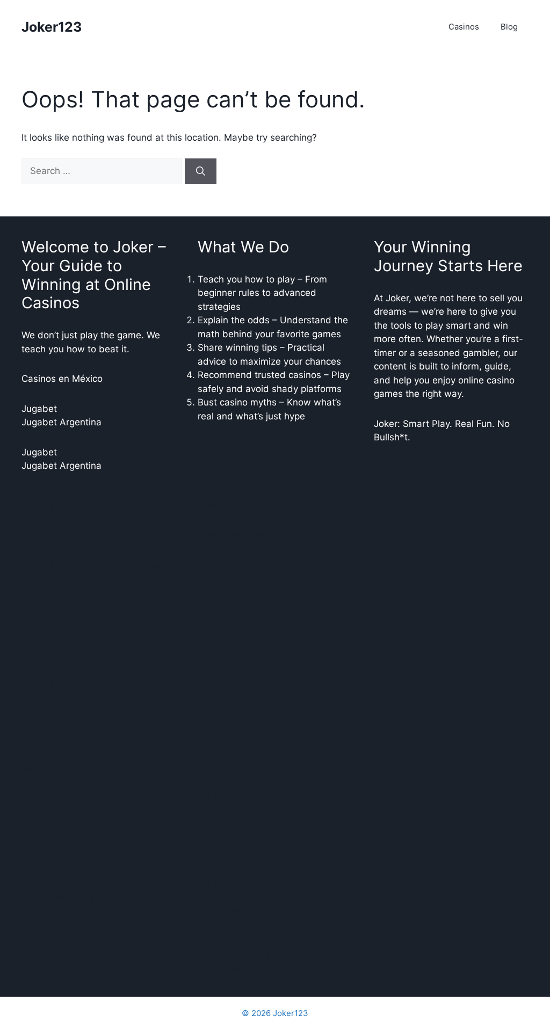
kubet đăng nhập (58, 898)
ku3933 (214, 624)
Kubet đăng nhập (58, 781)
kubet (210, 654)
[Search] (200, 171)
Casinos (463, 26)
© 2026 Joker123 (275, 1013)
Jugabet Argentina (61, 422)
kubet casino (225, 682)
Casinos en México (62, 378)
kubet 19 (216, 505)
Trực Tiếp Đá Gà (56, 724)
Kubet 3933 (47, 868)
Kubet (34, 495)
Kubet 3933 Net (56, 855)
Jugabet (39, 408)
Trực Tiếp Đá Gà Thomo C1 (79, 737)
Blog (509, 26)
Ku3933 (38, 811)
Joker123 (51, 27)
